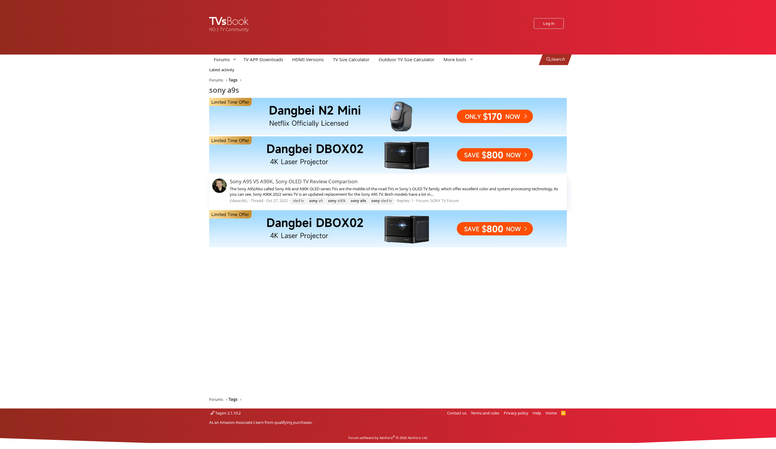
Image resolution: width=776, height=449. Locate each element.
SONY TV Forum (444, 200)
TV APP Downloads (263, 59)
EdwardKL (239, 200)
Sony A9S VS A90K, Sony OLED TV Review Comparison (294, 181)
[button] (234, 59)
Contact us (457, 413)
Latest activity (221, 69)
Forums (222, 59)
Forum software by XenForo (388, 437)
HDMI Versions (308, 59)
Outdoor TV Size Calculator (406, 59)
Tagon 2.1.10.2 (227, 413)
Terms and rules (485, 413)
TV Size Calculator (351, 59)
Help (537, 413)
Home (551, 413)
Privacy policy (516, 413)
